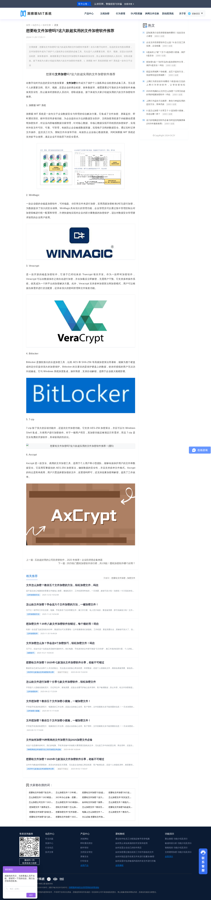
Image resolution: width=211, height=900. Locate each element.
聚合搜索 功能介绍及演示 (176, 838)
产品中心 (89, 13)
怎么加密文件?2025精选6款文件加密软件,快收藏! (77, 802)
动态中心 (36, 25)
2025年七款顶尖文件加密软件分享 (40, 672)
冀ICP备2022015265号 (58, 887)
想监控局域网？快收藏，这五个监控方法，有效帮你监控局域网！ (165, 73)
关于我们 (183, 13)
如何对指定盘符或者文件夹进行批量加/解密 (134, 856)
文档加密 (104, 13)
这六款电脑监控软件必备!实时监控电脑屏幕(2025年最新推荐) (165, 122)
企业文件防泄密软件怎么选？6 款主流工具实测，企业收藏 (165, 44)
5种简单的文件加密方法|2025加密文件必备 (44, 749)
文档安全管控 (86, 852)
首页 (28, 25)
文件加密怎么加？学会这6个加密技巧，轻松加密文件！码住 (60, 643)
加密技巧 (30, 653)
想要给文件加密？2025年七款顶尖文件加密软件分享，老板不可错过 (65, 662)
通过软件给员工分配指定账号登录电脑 (132, 838)
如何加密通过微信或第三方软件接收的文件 (134, 852)
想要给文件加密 (118, 578)
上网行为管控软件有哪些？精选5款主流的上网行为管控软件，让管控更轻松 (165, 83)
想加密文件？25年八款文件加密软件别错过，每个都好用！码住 (62, 623)
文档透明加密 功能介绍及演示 (178, 852)
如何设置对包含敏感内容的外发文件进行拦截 (135, 860)
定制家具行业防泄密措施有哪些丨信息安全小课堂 (165, 34)
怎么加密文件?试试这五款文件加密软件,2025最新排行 (132, 797)
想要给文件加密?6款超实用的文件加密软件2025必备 (132, 807)
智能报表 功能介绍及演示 (176, 847)
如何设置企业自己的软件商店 (128, 847)
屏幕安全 (84, 856)
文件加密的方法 (33, 595)
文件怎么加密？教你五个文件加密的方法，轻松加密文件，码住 (62, 585)
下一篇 (96, 563)
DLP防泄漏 (136, 13)
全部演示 (169, 856)
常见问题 (49, 838)
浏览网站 (84, 838)
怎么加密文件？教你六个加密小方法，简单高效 (130, 812)
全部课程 (119, 865)
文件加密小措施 (33, 711)
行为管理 (120, 13)
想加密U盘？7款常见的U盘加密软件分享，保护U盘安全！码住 (165, 63)
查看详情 (128, 4)
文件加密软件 (32, 633)
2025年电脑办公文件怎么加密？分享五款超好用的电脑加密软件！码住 (165, 93)
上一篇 (64, 559)
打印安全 (84, 860)
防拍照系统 (168, 13)
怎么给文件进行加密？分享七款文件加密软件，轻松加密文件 (61, 681)
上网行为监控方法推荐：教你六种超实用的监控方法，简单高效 (165, 102)
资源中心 (49, 843)
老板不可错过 (63, 672)
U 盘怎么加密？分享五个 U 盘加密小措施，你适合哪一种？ (165, 112)
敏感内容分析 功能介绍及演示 (178, 843)
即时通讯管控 (86, 843)
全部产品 (84, 865)
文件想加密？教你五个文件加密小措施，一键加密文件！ (58, 701)
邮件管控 (84, 847)
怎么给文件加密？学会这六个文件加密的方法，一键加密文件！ (62, 604)
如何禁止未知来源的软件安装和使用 (131, 843)
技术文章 (47, 25)
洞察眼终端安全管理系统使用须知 (84, 887)
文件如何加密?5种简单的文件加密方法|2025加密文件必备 (59, 739)
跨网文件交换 (152, 13)
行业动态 (49, 847)
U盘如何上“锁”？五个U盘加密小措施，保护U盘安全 (165, 54)
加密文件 (131, 578)
